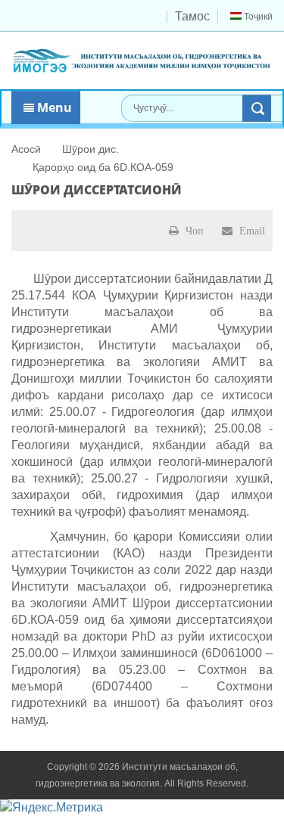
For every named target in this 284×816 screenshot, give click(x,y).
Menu (53, 107)
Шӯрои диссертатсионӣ (96, 190)
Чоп (193, 230)
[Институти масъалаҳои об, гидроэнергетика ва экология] (142, 59)
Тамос (192, 16)
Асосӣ (26, 149)
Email (250, 230)
